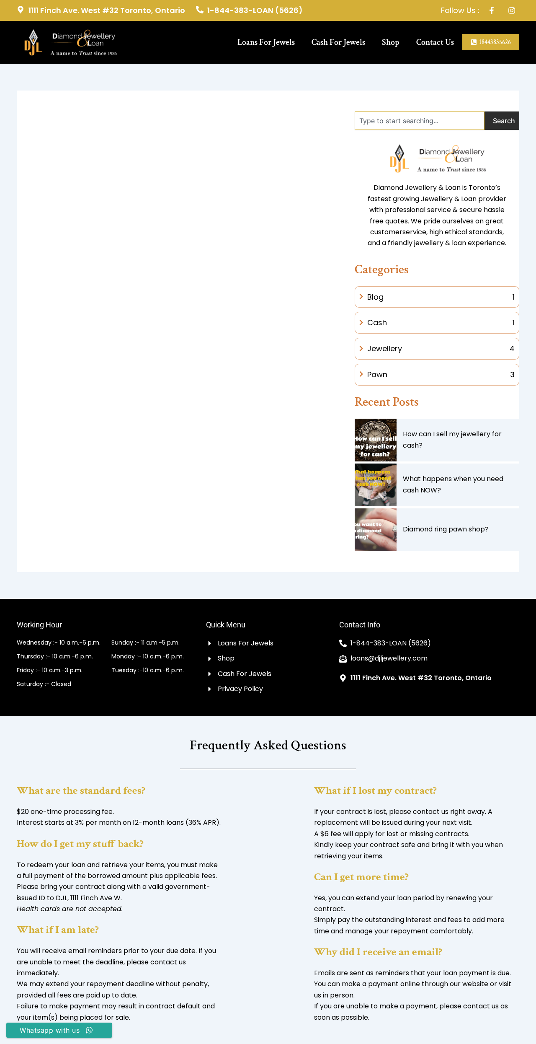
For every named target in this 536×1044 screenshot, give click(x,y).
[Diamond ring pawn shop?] (376, 529)
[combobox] (419, 120)
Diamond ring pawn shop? (446, 529)
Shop (390, 42)
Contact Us (435, 42)
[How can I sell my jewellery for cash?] (376, 440)
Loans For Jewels (266, 42)
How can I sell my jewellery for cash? (452, 439)
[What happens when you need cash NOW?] (376, 485)
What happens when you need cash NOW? (453, 484)
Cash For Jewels (338, 42)
